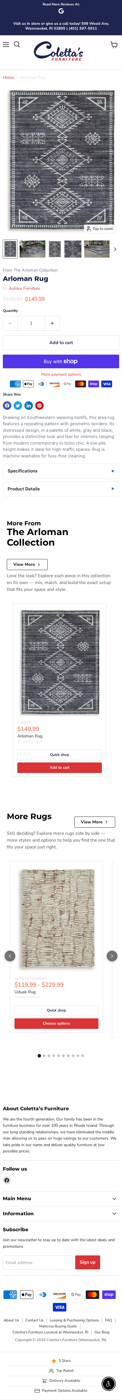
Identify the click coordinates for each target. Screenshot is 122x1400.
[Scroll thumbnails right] (114, 249)
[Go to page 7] (68, 1055)
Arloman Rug (30, 736)
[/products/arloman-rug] (59, 663)
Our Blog (102, 1332)
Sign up (88, 1262)
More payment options (61, 374)
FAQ (108, 1320)
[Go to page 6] (63, 1055)
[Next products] (112, 956)
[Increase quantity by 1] (52, 323)
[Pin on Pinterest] (39, 405)
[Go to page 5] (58, 1055)
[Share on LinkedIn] (28, 405)
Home (8, 77)
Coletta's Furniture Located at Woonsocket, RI (50, 1332)
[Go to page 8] (73, 1055)
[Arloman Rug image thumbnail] (10, 249)
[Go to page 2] (44, 1055)
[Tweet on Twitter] (18, 405)
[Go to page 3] (49, 1055)
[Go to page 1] (39, 1056)
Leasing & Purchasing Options (74, 1320)
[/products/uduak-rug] (56, 919)
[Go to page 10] (82, 1055)
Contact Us (34, 1320)
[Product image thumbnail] (32, 249)
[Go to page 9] (78, 1055)
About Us (11, 1320)
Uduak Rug (25, 992)
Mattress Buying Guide (58, 1326)
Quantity (10, 311)
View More (24, 564)
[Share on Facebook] (7, 405)
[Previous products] (10, 956)
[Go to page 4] (53, 1055)
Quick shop (59, 754)
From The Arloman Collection (30, 270)
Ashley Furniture (24, 288)
